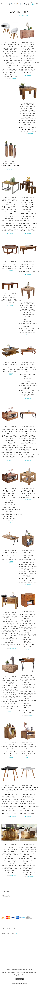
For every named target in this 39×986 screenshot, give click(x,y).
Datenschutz (6, 896)
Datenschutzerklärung (19, 983)
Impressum (5, 900)
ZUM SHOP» (10, 33)
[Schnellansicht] (14, 29)
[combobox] (10, 933)
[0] (31, 3)
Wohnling (23, 16)
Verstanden (19, 979)
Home (13, 16)
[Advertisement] (19, 960)
